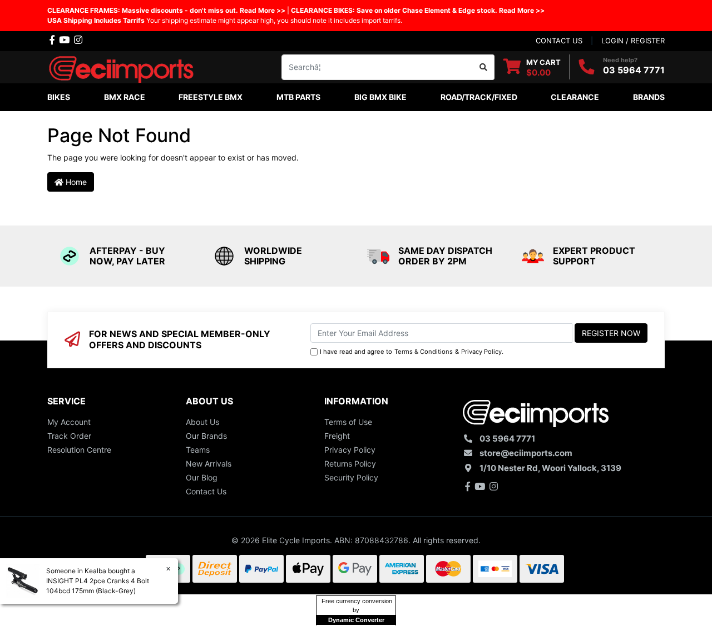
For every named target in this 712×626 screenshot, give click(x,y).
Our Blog (201, 477)
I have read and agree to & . (411, 351)
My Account (69, 422)
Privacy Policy (481, 351)
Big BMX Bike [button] (380, 97)
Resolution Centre (79, 449)
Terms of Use (348, 422)
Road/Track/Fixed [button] (479, 97)
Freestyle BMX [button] (211, 97)
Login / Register (633, 40)
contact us (559, 40)
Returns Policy (350, 463)
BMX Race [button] (124, 97)
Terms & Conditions (423, 351)
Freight (337, 435)
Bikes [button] (58, 97)
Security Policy (351, 477)
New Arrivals (208, 463)
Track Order (69, 435)
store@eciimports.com (525, 453)
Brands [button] (649, 97)
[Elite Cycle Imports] (122, 66)
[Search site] (484, 67)
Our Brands (206, 435)
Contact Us (206, 491)
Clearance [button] (575, 97)
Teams (198, 449)
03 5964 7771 (634, 70)
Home (75, 182)
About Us (202, 422)
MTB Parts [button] (298, 97)
